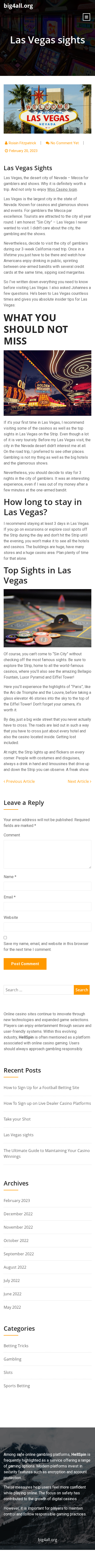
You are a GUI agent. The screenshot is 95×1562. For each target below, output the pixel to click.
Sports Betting (17, 1385)
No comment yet (65, 143)
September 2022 (19, 1254)
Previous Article (20, 781)
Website (11, 917)
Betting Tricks (16, 1345)
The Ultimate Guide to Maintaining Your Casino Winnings (47, 1153)
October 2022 (16, 1240)
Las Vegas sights (19, 1134)
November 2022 (18, 1227)
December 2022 (18, 1214)
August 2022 (15, 1267)
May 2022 (12, 1307)
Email (10, 897)
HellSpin (26, 1037)
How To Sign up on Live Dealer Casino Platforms (47, 1103)
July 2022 (12, 1280)
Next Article (79, 781)
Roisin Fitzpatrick (22, 143)
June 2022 (12, 1294)
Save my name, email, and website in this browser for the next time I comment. (46, 946)
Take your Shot (17, 1119)
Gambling (12, 1359)
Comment (12, 835)
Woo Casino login (62, 189)
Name (10, 876)
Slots (8, 1372)
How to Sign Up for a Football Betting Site (41, 1087)
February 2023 (17, 1200)
